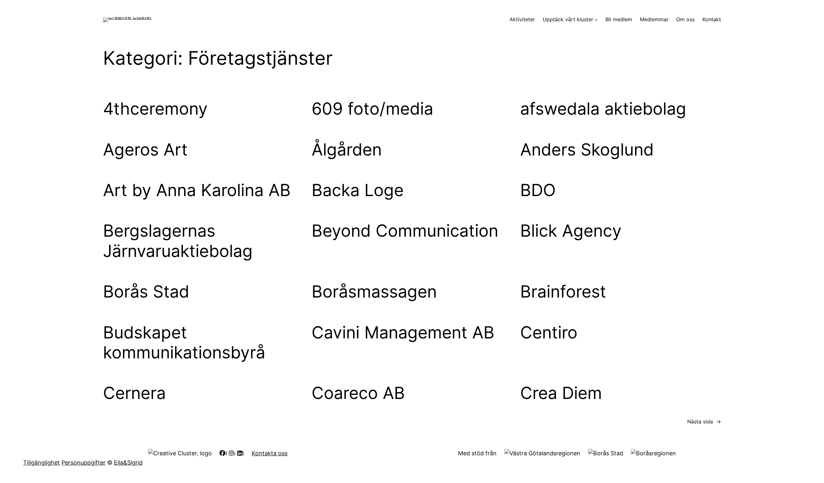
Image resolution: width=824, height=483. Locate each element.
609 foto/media (372, 109)
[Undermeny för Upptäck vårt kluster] (596, 19)
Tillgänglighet (41, 462)
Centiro (548, 333)
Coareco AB (358, 393)
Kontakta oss (269, 453)
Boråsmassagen (374, 292)
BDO (538, 190)
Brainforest (563, 292)
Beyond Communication (405, 231)
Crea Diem (561, 393)
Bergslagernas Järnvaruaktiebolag (178, 241)
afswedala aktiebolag (603, 109)
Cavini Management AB (403, 333)
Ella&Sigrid (128, 462)
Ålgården (347, 150)
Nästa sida (704, 421)
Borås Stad (146, 292)
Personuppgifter (83, 462)
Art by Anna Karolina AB (197, 190)
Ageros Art (145, 150)
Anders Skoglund (587, 150)
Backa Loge (358, 190)
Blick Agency (571, 231)
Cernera (134, 393)
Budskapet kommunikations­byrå (184, 343)
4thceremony (155, 109)
